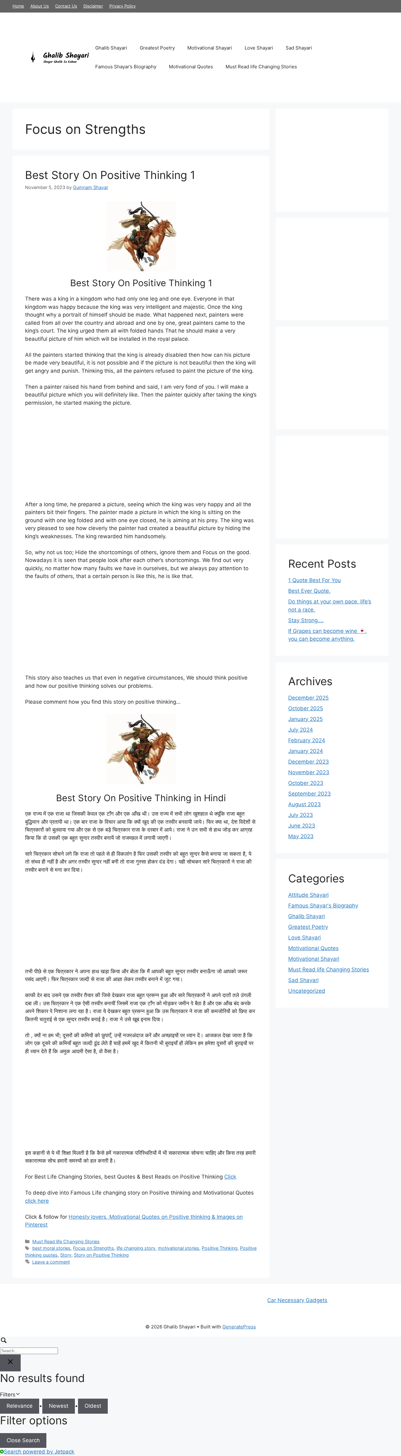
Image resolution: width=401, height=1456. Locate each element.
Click (230, 1177)
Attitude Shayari (308, 895)
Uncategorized (306, 991)
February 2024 (306, 740)
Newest (58, 1406)
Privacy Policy (122, 5)
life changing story (136, 1248)
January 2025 (305, 719)
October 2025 (305, 708)
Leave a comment (51, 1261)
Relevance (20, 1406)
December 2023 (308, 762)
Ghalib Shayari (111, 48)
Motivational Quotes (191, 67)
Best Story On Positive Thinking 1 (110, 174)
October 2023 (305, 783)
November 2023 (308, 772)
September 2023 (309, 794)
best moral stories (51, 1248)
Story (65, 1255)
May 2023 (301, 836)
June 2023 (301, 826)
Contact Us (66, 5)
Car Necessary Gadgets (297, 1300)
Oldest (93, 1406)
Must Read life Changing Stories (261, 67)
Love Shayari (259, 48)
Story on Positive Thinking (101, 1255)
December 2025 (308, 698)
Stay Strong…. (306, 620)
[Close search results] (10, 1362)
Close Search (23, 1440)
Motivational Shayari (209, 48)
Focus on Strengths (93, 1248)
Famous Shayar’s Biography (125, 67)
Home (18, 5)
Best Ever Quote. (309, 591)
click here (37, 1201)
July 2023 (300, 815)
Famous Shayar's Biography (323, 905)
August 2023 (304, 804)
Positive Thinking (219, 1248)
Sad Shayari (299, 48)
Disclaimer (93, 5)
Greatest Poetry (157, 48)
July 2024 (300, 730)
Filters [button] (17, 1395)
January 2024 (305, 751)
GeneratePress (239, 1327)
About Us (39, 5)
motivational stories (178, 1248)
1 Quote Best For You (314, 580)
